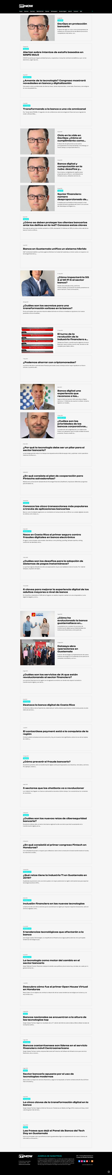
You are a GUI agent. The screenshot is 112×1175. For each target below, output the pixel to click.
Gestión (25, 1013)
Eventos (25, 1127)
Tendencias (26, 503)
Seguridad (60, 20)
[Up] (108, 1171)
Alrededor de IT (27, 77)
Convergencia (27, 105)
